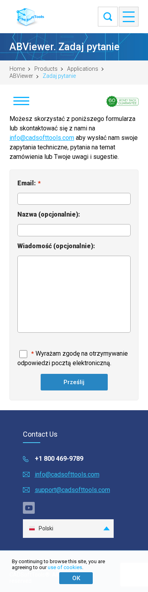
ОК (76, 578)
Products (46, 69)
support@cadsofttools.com (72, 490)
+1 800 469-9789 (59, 458)
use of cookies (65, 567)
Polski (46, 528)
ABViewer (21, 76)
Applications (82, 69)
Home (17, 69)
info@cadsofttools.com (41, 137)
